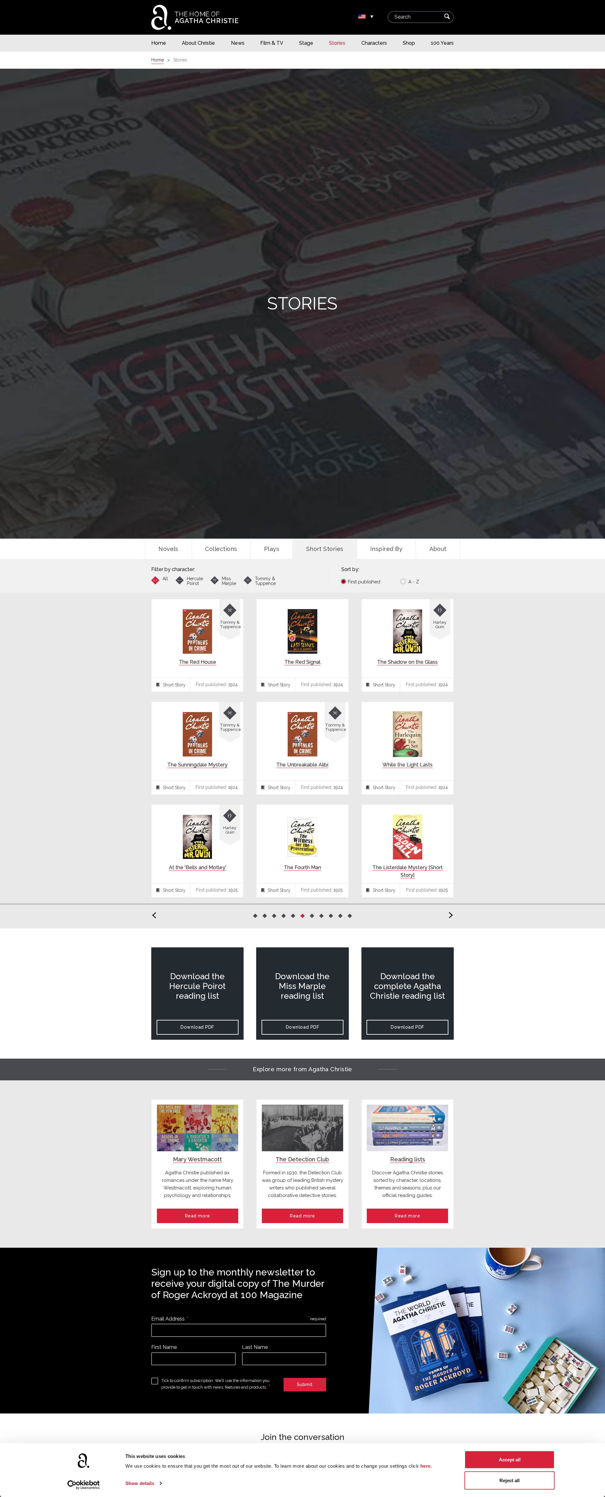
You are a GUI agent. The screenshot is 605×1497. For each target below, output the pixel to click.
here (425, 1466)
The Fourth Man (302, 867)
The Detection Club (302, 1159)
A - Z (413, 582)
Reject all (509, 1480)
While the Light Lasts (408, 765)
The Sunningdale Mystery (197, 765)
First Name (164, 1347)
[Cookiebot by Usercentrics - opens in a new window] (83, 1484)
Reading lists (407, 1159)
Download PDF (197, 1027)
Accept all (510, 1459)
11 (350, 915)
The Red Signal (302, 662)
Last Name (255, 1347)
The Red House (197, 662)
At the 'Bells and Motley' (197, 867)
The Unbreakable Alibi (302, 765)
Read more (197, 1215)
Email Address (168, 1319)
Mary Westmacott (197, 1159)
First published (364, 582)
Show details (139, 1483)
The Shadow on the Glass (407, 662)
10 (340, 915)
